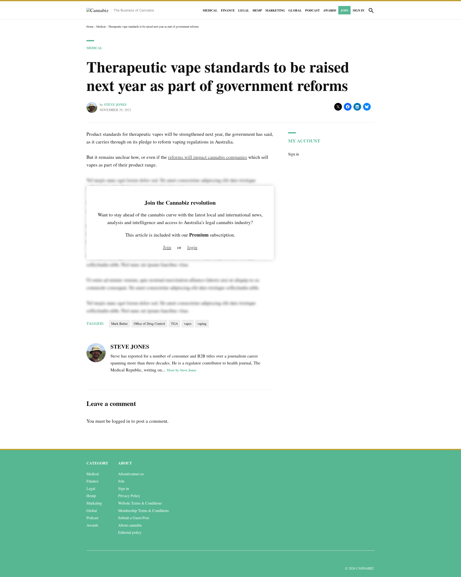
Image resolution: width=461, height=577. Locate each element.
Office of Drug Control (149, 323)
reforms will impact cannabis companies (207, 157)
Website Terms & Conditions (140, 503)
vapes (187, 323)
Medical (210, 10)
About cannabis (130, 525)
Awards (329, 10)
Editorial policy (129, 532)
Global (295, 10)
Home (89, 26)
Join (344, 10)
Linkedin (343, 558)
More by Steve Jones (181, 370)
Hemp (257, 10)
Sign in (358, 10)
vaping (201, 323)
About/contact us (131, 473)
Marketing (275, 10)
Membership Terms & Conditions (143, 510)
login (192, 247)
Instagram (354, 558)
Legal (243, 10)
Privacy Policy (129, 495)
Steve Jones (115, 104)
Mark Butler (119, 323)
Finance (228, 10)
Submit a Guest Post (133, 517)
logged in (121, 421)
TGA (174, 323)
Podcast (312, 10)
